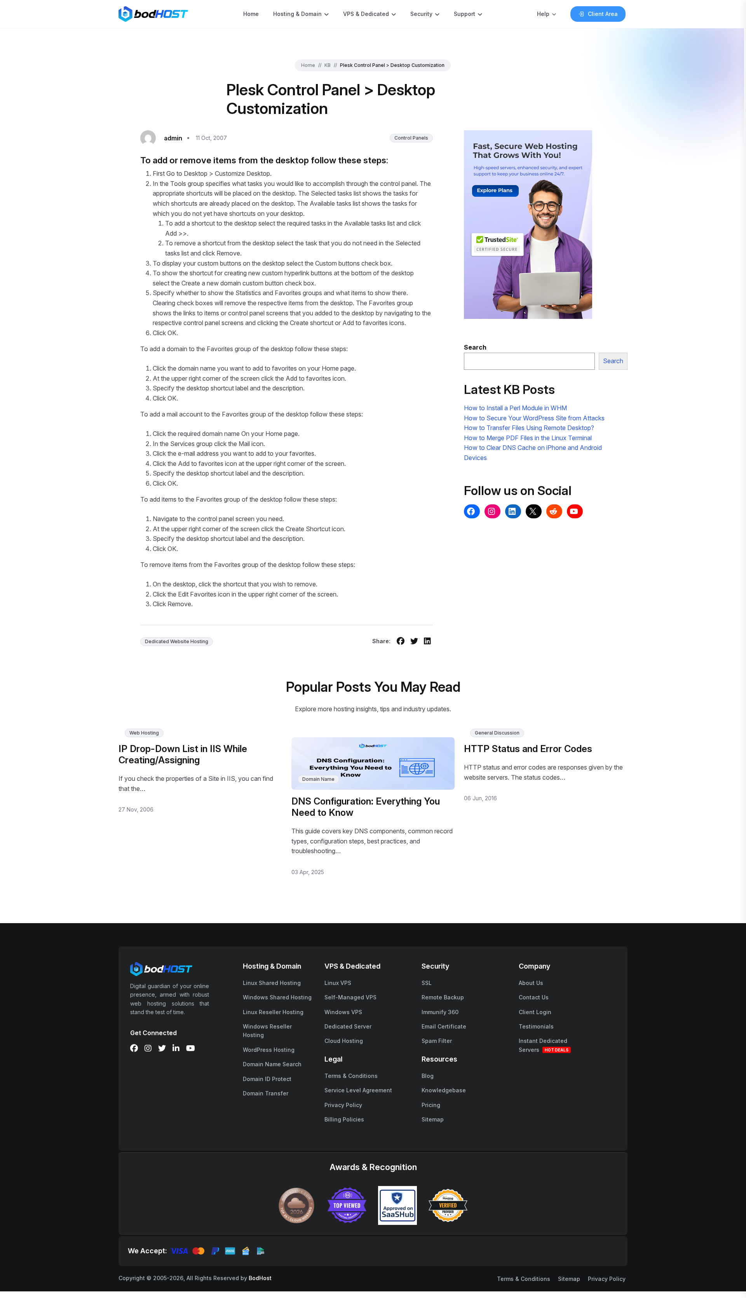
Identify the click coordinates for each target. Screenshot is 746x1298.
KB (327, 65)
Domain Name (318, 779)
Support (464, 13)
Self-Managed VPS (350, 997)
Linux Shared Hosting (272, 983)
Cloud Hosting (343, 1040)
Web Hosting (144, 733)
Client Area (603, 13)
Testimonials (536, 1026)
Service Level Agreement (358, 1090)
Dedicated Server (347, 1026)
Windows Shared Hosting (277, 997)
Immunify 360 (440, 1012)
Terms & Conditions (351, 1075)
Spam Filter (437, 1040)
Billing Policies (344, 1119)
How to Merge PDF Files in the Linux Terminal (528, 438)
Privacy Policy (343, 1105)
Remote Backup (443, 997)
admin (173, 138)
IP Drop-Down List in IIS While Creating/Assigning (183, 754)
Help (543, 13)
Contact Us (534, 997)
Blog (428, 1075)
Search (613, 361)
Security (421, 13)
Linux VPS (337, 983)
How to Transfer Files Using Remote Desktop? (529, 428)
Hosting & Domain (297, 13)
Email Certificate (444, 1026)
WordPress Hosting (269, 1049)
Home (251, 13)
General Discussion (497, 733)
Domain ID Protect (267, 1079)
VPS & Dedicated (366, 13)
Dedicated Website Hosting (176, 641)
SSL (427, 983)
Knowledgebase (444, 1090)
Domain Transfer (265, 1093)
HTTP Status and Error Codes (528, 748)
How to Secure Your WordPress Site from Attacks (534, 418)
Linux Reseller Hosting (273, 1012)
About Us (531, 983)
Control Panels (411, 138)
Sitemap (433, 1119)
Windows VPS (343, 1012)
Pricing (431, 1105)
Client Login (535, 1012)
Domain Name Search (272, 1064)
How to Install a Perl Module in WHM (515, 408)
